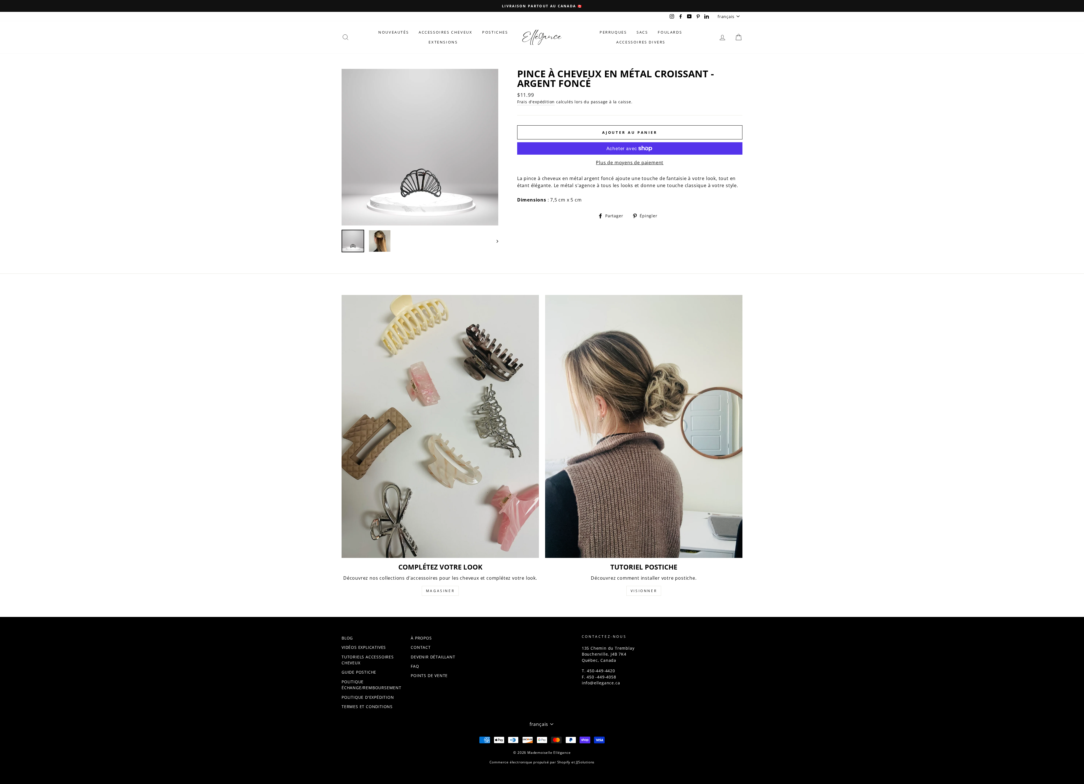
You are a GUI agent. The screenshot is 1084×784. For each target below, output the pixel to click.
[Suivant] (494, 241)
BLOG (347, 638)
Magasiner (440, 590)
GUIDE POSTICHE (359, 672)
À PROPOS (421, 638)
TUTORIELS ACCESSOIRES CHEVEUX (368, 660)
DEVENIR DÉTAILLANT (433, 657)
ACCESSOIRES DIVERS (640, 42)
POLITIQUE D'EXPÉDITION (368, 697)
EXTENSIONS (443, 42)
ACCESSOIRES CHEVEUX (445, 32)
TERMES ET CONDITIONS (367, 706)
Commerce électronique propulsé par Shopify (530, 762)
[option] (542, 6)
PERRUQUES (613, 32)
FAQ (415, 666)
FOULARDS (670, 32)
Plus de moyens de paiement (629, 162)
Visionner (644, 590)
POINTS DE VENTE (429, 675)
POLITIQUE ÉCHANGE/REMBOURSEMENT (371, 685)
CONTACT (421, 647)
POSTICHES (495, 32)
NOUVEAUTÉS (393, 32)
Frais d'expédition (536, 101)
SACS (642, 32)
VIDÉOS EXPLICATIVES (364, 647)
